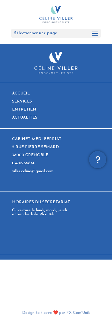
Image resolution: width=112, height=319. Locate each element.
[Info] (97, 159)
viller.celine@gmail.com (32, 179)
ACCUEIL (21, 93)
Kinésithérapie (25, 273)
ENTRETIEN (24, 109)
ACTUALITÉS (24, 117)
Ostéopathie (23, 277)
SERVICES (22, 101)
